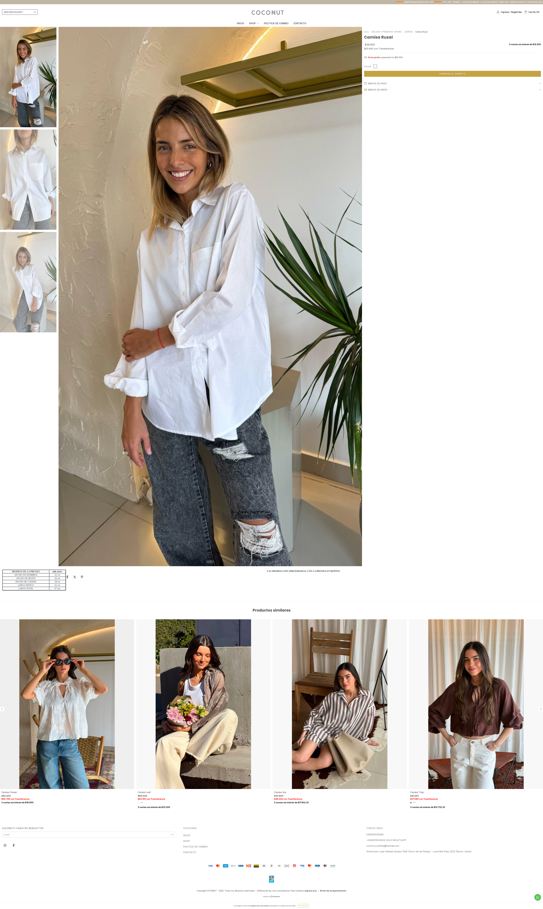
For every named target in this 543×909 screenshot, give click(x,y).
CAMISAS (408, 32)
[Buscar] (34, 12)
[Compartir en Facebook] (68, 577)
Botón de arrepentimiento (333, 890)
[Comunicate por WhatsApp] (538, 897)
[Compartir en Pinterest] (81, 577)
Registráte (516, 12)
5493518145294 (375, 834)
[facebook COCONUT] (14, 845)
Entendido (303, 905)
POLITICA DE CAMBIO (276, 23)
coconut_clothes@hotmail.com (382, 845)
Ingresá (505, 12)
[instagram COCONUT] (5, 845)
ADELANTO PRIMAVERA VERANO (386, 32)
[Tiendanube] (271, 896)
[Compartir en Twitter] (75, 577)
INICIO (240, 23)
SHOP (252, 23)
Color (367, 66)
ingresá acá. (311, 890)
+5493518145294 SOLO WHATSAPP (386, 840)
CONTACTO (299, 23)
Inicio (366, 32)
